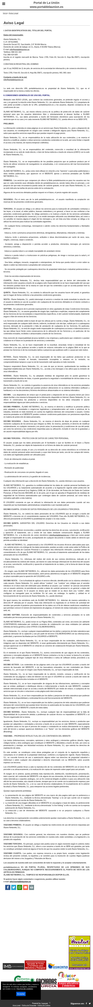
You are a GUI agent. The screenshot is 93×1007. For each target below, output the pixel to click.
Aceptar (21, 994)
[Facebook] (7, 887)
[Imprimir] (31, 887)
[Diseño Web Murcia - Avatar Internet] (49, 1003)
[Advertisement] (46, 917)
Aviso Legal (16, 1005)
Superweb (44, 1003)
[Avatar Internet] (79, 969)
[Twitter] (13, 887)
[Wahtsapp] (19, 887)
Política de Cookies (44, 1005)
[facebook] (86, 1003)
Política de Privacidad (29, 1005)
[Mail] (25, 887)
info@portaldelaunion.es (19, 49)
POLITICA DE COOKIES (25, 989)
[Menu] (3, 4)
